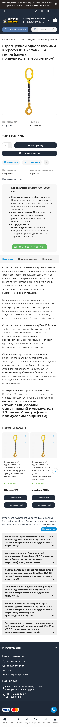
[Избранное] (35, 11)
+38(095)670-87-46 (35, 18)
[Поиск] (54, 29)
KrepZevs (7, 125)
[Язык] (48, 11)
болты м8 (15, 521)
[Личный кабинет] (54, 11)
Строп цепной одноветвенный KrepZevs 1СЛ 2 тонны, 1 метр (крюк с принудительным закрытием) (15, 469)
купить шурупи (38, 524)
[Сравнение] (42, 11)
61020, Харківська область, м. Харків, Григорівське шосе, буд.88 (25, 688)
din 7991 (26, 521)
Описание (8, 259)
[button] (4, 471)
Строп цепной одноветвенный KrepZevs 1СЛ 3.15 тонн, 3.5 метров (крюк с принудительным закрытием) (41, 470)
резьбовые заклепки (29, 518)
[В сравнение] (25, 442)
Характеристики (28, 259)
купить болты (9, 518)
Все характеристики (12, 179)
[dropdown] (4, 11)
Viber (8, 670)
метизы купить (21, 524)
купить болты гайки (23, 527)
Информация (11, 647)
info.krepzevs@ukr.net (17, 674)
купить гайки (42, 527)
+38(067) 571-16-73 (34, 22)
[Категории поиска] (34, 29)
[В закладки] (25, 436)
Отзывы (47, 259)
